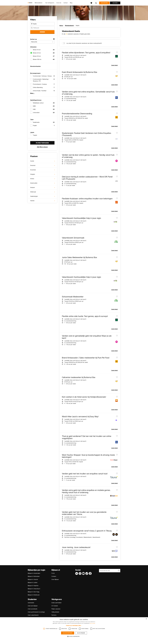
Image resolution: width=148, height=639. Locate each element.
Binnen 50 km (37, 56)
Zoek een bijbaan (33, 606)
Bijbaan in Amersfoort (34, 588)
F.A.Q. (53, 573)
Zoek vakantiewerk (33, 615)
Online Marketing (38, 87)
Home (61, 25)
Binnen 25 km (37, 53)
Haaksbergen (34, 196)
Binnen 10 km (37, 49)
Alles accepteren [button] (67, 633)
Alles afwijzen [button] (81, 633)
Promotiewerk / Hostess (40, 84)
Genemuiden (33, 183)
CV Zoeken (54, 606)
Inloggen (115, 2)
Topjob (35, 135)
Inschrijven (104, 2)
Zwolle (32, 161)
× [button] (146, 618)
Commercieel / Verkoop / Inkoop (42, 76)
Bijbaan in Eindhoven (34, 595)
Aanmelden (31, 602)
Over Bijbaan (55, 579)
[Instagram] (80, 573)
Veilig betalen (55, 612)
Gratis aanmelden (56, 602)
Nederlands (36, 122)
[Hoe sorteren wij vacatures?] (53, 39)
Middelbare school (38, 103)
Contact (66, 2)
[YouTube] (83, 573)
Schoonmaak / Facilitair (39, 90)
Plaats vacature (55, 609)
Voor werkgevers (49, 2)
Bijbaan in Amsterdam (34, 573)
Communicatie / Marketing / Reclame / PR (41, 80)
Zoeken (42, 32)
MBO (34, 106)
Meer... (32, 93)
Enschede (33, 170)
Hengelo (32, 174)
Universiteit (36, 112)
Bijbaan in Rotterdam (34, 576)
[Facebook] (90, 573)
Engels (35, 125)
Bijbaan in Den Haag (33, 592)
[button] (74, 625)
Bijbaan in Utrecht (33, 579)
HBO (34, 109)
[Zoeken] (96, 3)
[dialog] (74, 628)
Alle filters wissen (42, 147)
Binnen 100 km (37, 59)
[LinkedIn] (77, 573)
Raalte (77, 25)
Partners (53, 615)
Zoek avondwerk (32, 609)
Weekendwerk (69, 25)
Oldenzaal (33, 192)
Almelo (32, 178)
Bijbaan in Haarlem (33, 585)
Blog (71, 2)
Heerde (32, 200)
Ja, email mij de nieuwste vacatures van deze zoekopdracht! (84, 43)
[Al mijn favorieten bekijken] (91, 3)
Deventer (32, 165)
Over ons (58, 2)
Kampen (32, 187)
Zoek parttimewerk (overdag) (36, 612)
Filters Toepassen (42, 143)
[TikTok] (87, 573)
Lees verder (92, 623)
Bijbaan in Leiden (32, 582)
